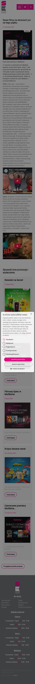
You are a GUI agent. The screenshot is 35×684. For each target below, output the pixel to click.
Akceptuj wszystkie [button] (18, 359)
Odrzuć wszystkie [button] (18, 364)
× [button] (31, 314)
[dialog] (17, 342)
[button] (17, 369)
